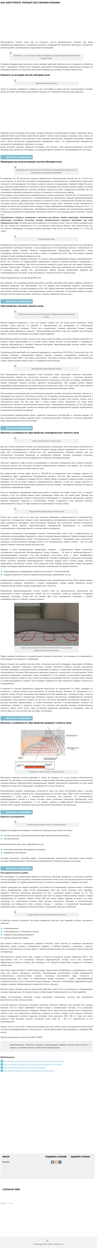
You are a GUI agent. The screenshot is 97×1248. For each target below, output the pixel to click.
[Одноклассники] (56, 1162)
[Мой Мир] (59, 1162)
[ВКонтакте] (52, 1162)
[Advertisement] (47, 24)
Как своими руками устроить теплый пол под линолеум (29, 1071)
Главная (3, 1203)
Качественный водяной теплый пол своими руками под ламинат (33, 1064)
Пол (11, 1203)
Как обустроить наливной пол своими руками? (25, 1067)
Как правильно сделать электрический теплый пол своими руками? (34, 1061)
